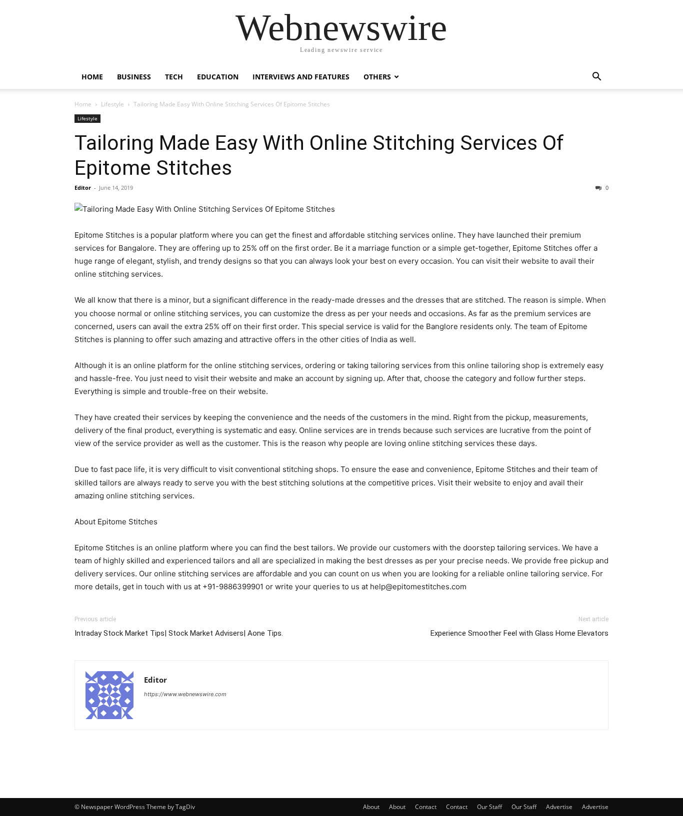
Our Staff (489, 807)
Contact (425, 807)
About (371, 807)
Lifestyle (112, 104)
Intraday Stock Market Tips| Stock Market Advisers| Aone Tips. (178, 633)
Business (134, 76)
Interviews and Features (301, 76)
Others (377, 76)
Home (92, 76)
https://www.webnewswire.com (185, 694)
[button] (596, 77)
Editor (82, 187)
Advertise (559, 807)
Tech (174, 76)
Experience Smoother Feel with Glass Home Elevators (519, 633)
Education (217, 76)
